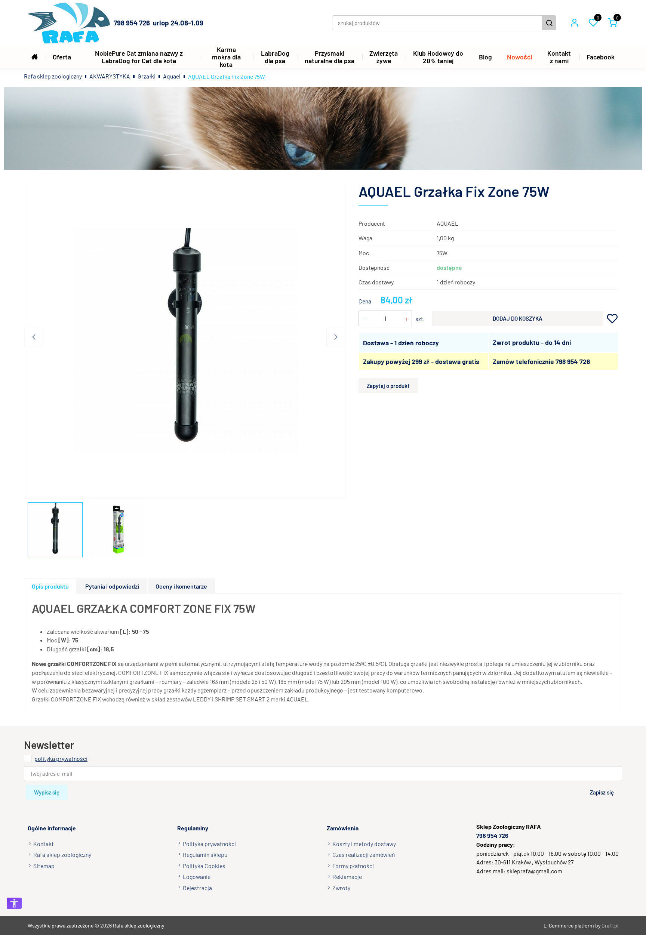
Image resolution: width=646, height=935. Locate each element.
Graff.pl (610, 925)
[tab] (50, 586)
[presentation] (50, 586)
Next (335, 337)
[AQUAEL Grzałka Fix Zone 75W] (186, 340)
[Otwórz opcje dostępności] (14, 903)
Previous (33, 337)
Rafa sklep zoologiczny (53, 76)
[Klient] (574, 23)
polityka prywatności (60, 758)
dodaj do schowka (612, 318)
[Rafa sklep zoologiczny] (69, 23)
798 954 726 (573, 361)
